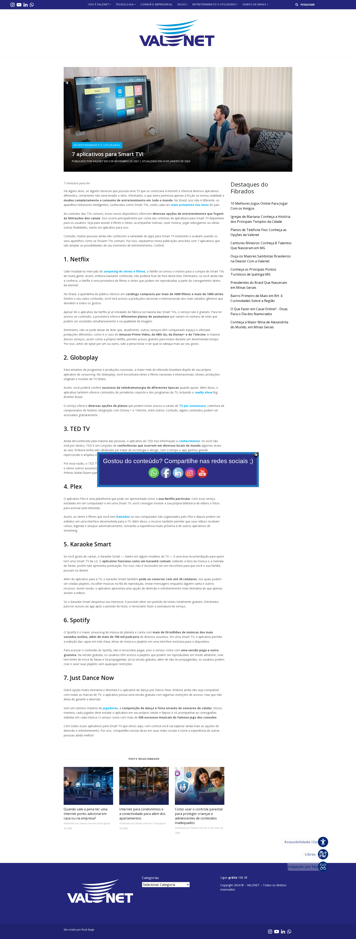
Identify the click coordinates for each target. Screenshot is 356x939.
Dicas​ (182, 4)
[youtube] (19, 4)
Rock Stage (88, 929)
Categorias (150, 878)
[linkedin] (25, 4)
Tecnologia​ (125, 4)
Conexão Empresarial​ (157, 4)
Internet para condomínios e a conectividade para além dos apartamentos (142, 813)
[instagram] (12, 4)
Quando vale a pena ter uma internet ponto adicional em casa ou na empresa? (85, 813)
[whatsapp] (32, 4)
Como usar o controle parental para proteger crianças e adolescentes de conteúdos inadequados (198, 816)
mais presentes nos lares (190, 205)
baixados (123, 517)
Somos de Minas (254, 4)
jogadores (110, 708)
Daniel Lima (85, 823)
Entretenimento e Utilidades (214, 4)
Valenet (98, 161)
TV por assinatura (192, 406)
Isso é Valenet (98, 4)
